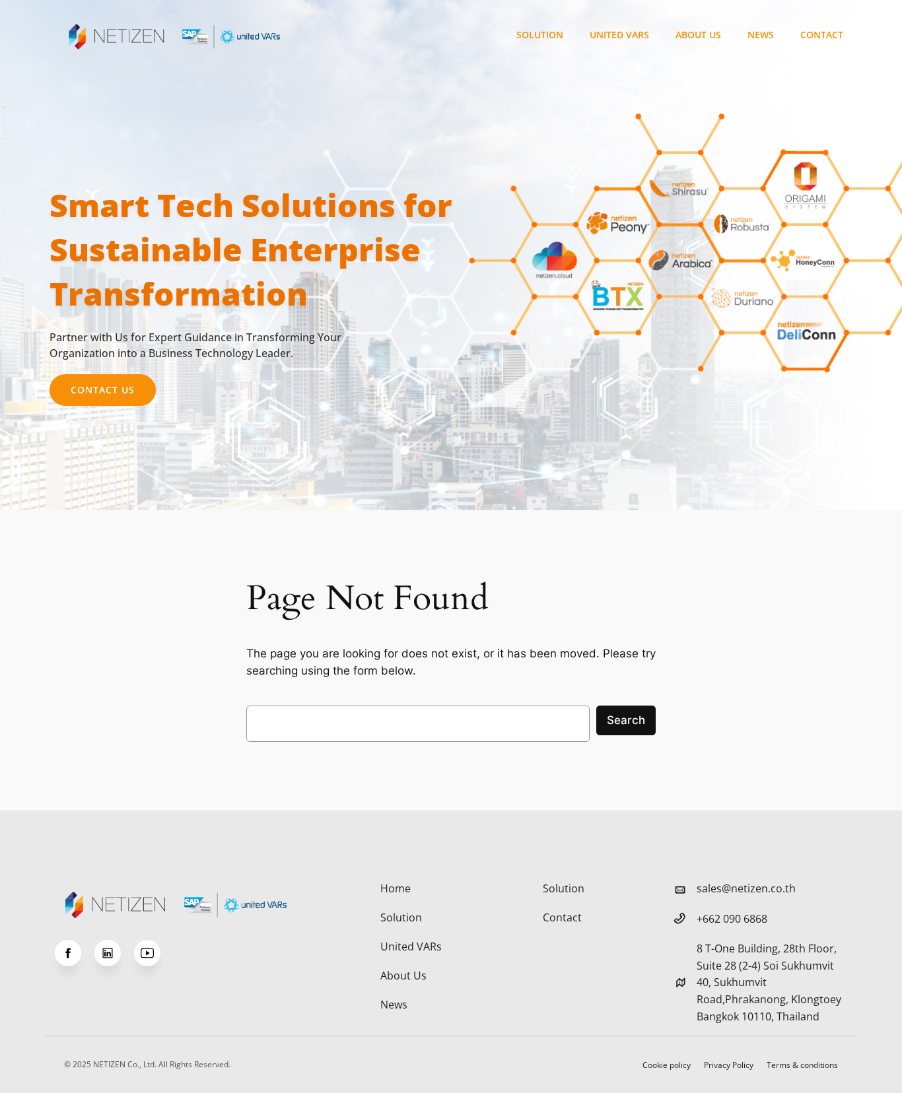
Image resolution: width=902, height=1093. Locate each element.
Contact (821, 34)
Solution (539, 34)
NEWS (760, 34)
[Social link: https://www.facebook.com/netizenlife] (74, 953)
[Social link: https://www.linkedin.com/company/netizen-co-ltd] (114, 953)
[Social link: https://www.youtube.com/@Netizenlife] (154, 953)
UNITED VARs (619, 34)
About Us (698, 34)
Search (626, 720)
